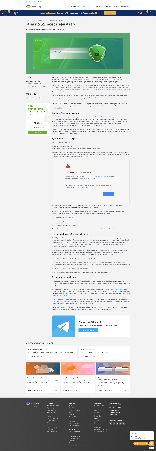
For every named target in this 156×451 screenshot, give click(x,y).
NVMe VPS (72, 405)
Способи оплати (98, 425)
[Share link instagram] (36, 98)
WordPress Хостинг (52, 427)
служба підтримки (61, 307)
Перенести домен (52, 408)
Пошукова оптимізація (33, 89)
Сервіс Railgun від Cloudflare (36, 378)
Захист (115, 7)
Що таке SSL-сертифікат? (33, 81)
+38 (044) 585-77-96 (115, 414)
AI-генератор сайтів (74, 436)
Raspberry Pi (72, 421)
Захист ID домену (52, 412)
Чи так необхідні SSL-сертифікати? (37, 86)
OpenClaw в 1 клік (74, 7)
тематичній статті (108, 229)
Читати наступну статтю (87, 349)
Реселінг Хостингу (52, 431)
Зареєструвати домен (53, 405)
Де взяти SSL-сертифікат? (34, 84)
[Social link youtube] (120, 423)
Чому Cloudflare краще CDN (71, 378)
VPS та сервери (96, 7)
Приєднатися (89, 330)
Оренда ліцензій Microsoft (76, 443)
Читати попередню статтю (35, 349)
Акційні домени (51, 410)
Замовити (110, 13)
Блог (95, 408)
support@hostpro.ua (115, 407)
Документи (97, 423)
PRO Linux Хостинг (52, 423)
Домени (107, 7)
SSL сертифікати (73, 434)
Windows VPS (72, 414)
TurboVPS (71, 412)
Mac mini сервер (74, 423)
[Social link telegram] (123, 423)
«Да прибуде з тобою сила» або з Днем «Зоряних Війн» (51, 352)
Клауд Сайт (50, 429)
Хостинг (84, 7)
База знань (97, 412)
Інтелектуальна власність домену (95, 352)
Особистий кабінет (99, 427)
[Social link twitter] (117, 423)
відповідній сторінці (60, 296)
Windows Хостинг (52, 425)
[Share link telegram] (30, 98)
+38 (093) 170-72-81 (115, 412)
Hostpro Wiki (97, 410)
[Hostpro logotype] (34, 6)
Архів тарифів (73, 445)
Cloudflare (72, 440)
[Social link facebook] (110, 423)
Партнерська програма (100, 429)
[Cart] (108, 1)
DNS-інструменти (99, 405)
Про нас (96, 418)
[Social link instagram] (114, 423)
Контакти (96, 420)
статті (109, 272)
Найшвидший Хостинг (53, 418)
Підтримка (124, 7)
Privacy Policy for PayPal (100, 431)
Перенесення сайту (74, 431)
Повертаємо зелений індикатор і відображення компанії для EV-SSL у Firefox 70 (112, 378)
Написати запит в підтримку (116, 416)
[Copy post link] (27, 98)
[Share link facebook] (33, 98)
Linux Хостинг (51, 420)
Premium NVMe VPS (74, 410)
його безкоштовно (117, 289)
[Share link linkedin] (40, 98)
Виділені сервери (74, 419)
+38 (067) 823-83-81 (115, 410)
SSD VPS (71, 408)
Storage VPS (72, 417)
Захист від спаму (74, 438)
